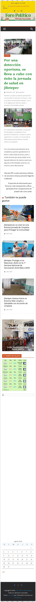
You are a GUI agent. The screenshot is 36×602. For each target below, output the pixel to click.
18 (13, 559)
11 (13, 556)
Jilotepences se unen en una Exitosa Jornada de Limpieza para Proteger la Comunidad (16, 227)
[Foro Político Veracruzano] (18, 14)
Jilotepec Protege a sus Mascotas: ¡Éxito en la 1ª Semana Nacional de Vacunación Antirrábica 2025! (17, 264)
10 (8, 556)
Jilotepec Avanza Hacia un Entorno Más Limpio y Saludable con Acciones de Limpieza (16, 302)
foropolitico (21, 92)
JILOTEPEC (7, 55)
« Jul (3, 572)
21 (27, 559)
